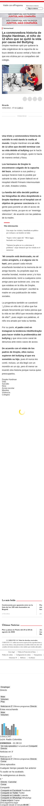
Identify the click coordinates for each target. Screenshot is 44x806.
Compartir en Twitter (9, 793)
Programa (18, 5)
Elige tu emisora (33, 8)
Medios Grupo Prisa (22, 671)
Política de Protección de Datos (27, 652)
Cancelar (12, 782)
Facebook (25, 99)
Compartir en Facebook (11, 790)
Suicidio (5, 384)
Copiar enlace (7, 800)
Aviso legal (11, 652)
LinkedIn (35, 99)
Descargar (4, 803)
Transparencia (38, 655)
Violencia (6, 392)
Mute (3, 697)
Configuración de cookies (23, 655)
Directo (33, 706)
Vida (4, 382)
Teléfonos (23, 658)
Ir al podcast (22, 746)
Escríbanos (32, 658)
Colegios (6, 395)
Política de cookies (7, 655)
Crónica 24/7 (5, 737)
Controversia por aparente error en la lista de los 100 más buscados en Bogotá (17, 607)
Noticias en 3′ (6, 706)
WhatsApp (40, 99)
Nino (4, 386)
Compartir (33, 746)
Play (3, 702)
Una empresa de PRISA (22, 665)
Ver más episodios (9, 746)
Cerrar (3, 761)
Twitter (30, 99)
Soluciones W (13, 658)
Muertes (5, 390)
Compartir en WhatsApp (11, 798)
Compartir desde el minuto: (14, 805)
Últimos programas (21, 706)
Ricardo (5, 105)
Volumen (4, 699)
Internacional (8, 28)
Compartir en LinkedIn (10, 795)
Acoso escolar (8, 388)
